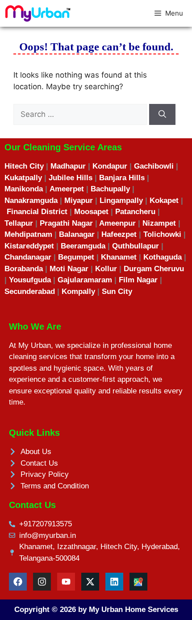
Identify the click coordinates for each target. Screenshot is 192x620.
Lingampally (121, 200)
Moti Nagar (69, 269)
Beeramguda (83, 246)
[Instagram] (42, 582)
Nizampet (159, 223)
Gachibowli (154, 166)
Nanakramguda (31, 200)
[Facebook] (18, 582)
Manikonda (23, 189)
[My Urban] (37, 13)
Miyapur (78, 200)
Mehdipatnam (28, 234)
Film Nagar (139, 280)
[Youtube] (66, 582)
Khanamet (119, 257)
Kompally (78, 291)
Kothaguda (162, 257)
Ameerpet (67, 189)
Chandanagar (27, 257)
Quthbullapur (135, 246)
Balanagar (77, 234)
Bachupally (110, 189)
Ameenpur (116, 223)
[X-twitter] (90, 582)
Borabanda (23, 269)
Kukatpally (23, 178)
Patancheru (135, 211)
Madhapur (68, 166)
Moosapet (91, 211)
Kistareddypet (29, 246)
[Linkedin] (114, 582)
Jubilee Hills (70, 178)
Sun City (117, 291)
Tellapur (18, 223)
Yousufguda (30, 280)
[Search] (162, 114)
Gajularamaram (85, 280)
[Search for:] (81, 114)
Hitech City (24, 166)
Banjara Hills (122, 178)
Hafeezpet (119, 234)
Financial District (37, 211)
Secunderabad (29, 291)
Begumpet (76, 257)
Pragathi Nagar (66, 223)
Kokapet (164, 200)
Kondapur (109, 166)
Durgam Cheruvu (154, 269)
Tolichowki (162, 234)
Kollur (106, 269)
